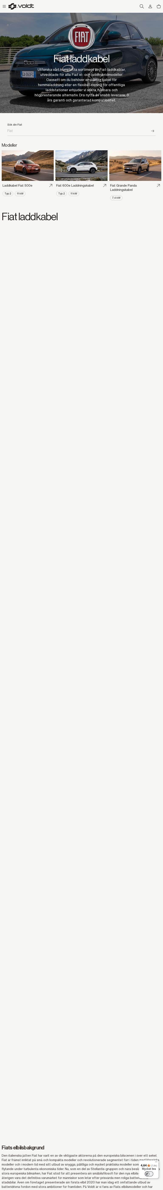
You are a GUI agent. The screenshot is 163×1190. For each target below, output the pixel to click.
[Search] (153, 130)
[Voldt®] (21, 6)
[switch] (149, 1173)
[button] (4, 6)
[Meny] (156, 1162)
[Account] (150, 6)
